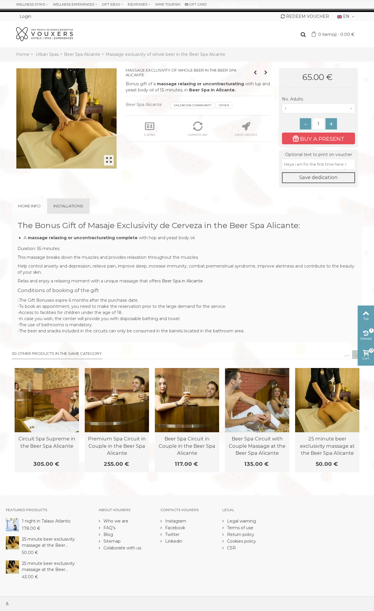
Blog (107, 534)
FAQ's (108, 527)
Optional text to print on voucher (318, 154)
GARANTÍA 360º (198, 134)
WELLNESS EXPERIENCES (73, 4)
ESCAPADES (137, 4)
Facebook (174, 527)
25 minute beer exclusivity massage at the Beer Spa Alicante (327, 446)
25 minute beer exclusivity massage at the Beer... (48, 542)
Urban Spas (47, 54)
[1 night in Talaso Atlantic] (12, 524)
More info (29, 206)
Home (22, 54)
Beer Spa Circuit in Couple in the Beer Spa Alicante (187, 446)
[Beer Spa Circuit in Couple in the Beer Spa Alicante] (187, 400)
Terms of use (239, 527)
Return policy (240, 534)
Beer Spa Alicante (82, 54)
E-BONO (149, 134)
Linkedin (173, 541)
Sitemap (111, 541)
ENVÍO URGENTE (246, 134)
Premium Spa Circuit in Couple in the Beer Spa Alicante (117, 446)
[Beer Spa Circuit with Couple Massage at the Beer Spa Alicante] (257, 400)
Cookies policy (241, 541)
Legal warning (241, 521)
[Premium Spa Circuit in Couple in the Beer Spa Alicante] (117, 400)
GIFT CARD (198, 4)
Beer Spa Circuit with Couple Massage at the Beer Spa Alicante (257, 446)
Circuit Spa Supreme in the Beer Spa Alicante (46, 442)
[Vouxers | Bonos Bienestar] (44, 34)
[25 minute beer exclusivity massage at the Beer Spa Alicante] (327, 400)
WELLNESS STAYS (30, 4)
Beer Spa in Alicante (182, 281)
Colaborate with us (121, 548)
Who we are (115, 521)
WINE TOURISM (167, 4)
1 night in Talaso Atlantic (46, 521)
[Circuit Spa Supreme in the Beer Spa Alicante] (47, 400)
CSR (231, 548)
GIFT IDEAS (111, 4)
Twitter (171, 534)
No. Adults (293, 99)
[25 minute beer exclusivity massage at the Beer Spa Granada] (12, 566)
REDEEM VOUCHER (307, 16)
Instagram (175, 521)
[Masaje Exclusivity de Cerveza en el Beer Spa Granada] (66, 118)
